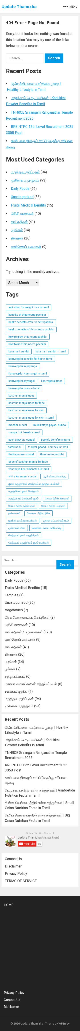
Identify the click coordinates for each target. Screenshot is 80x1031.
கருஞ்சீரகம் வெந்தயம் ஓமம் (23, 498)
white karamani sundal (22, 476)
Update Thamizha (19, 6)
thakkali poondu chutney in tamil (48, 447)
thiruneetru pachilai (52, 454)
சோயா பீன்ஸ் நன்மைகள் (21, 505)
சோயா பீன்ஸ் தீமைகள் (57, 498)
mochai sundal (17, 425)
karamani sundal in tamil (51, 351)
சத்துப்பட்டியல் (15, 676)
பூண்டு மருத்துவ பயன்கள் (22, 520)
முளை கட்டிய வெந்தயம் (56, 520)
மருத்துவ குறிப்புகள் (25, 172)
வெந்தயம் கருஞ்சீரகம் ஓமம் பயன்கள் (28, 542)
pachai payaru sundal (21, 439)
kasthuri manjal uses (21, 395)
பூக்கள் (10, 669)
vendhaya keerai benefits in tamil (28, 469)
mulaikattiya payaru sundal (49, 425)
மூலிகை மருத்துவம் (25, 180)
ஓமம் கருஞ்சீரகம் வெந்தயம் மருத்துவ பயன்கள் (34, 483)
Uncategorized (22, 197)
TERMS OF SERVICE (21, 881)
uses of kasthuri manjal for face (28, 461)
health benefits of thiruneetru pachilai (31, 329)
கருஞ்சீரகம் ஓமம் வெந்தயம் (23, 491)
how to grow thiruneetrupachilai (27, 336)
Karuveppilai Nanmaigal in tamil (27, 373)
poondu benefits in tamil (55, 439)
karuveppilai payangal (21, 381)
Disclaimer (13, 866)
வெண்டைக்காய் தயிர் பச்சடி (47, 528)
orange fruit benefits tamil (24, 432)
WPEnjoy (64, 1023)
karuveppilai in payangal (23, 366)
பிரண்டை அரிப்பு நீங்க (38, 513)
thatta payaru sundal (21, 454)
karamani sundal (18, 351)
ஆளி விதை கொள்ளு (54, 476)
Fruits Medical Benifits (28, 205)
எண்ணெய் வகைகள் (26, 247)
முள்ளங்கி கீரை (16, 528)
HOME (8, 905)
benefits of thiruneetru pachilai (27, 314)
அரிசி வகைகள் (22, 213)
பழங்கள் (17, 230)
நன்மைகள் (14, 513)
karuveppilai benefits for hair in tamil (30, 358)
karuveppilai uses (51, 381)
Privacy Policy (16, 873)
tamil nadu (15, 447)
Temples (11, 595)
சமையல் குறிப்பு (16, 691)
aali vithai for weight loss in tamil (28, 307)
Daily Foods (20, 188)
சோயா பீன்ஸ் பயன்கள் (53, 505)
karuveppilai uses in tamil (24, 388)
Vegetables (14, 610)
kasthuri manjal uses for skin (26, 410)
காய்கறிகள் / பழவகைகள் (24, 632)
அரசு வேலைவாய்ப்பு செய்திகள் (27, 617)
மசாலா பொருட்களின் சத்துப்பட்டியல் (31, 684)
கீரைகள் (17, 238)
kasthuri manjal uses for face (26, 403)
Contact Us (13, 859)
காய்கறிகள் (19, 222)
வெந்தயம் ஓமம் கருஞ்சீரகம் (23, 535)
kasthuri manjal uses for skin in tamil (31, 417)
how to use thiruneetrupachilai (27, 344)
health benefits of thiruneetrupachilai (31, 322)
